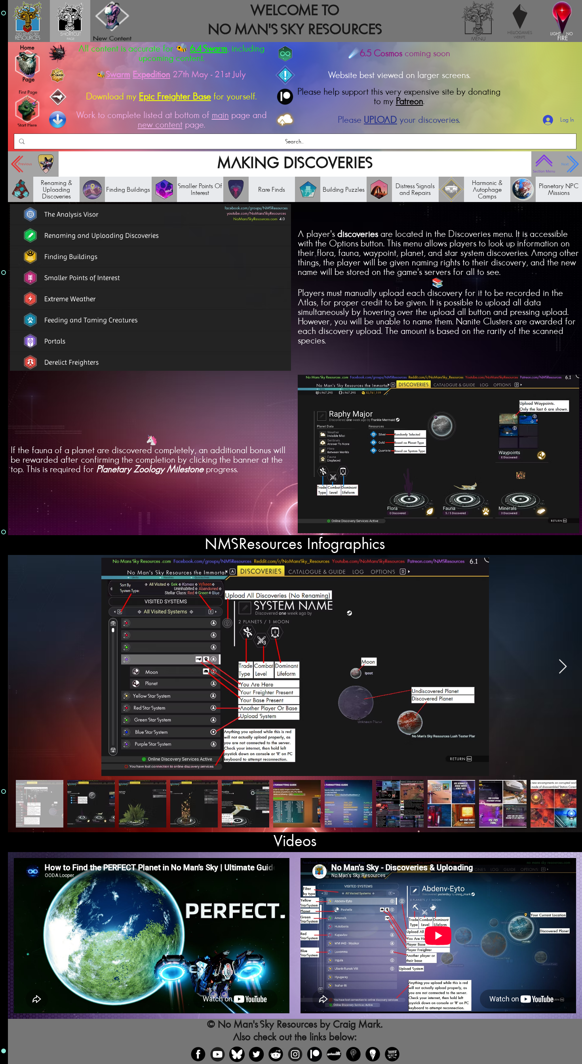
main (220, 115)
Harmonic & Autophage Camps (487, 189)
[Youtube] (217, 1054)
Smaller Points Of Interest (200, 189)
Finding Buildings (128, 189)
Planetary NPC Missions (558, 189)
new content (160, 125)
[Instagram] (295, 1054)
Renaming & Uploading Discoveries (56, 189)
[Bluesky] (237, 1054)
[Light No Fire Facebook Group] (353, 1054)
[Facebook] (198, 1054)
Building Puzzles (344, 189)
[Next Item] (562, 667)
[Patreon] (314, 1054)
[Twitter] (256, 1054)
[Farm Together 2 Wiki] (392, 1054)
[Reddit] (275, 1054)
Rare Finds (271, 189)
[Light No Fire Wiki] (372, 1054)
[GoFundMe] (334, 1054)
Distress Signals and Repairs (415, 189)
